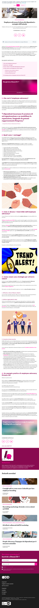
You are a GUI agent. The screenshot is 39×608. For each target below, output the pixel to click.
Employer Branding (19, 19)
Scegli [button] (15, 5)
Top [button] (18, 5)
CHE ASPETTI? (19, 92)
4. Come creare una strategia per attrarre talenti (12, 68)
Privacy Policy (4, 599)
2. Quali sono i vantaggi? (8, 65)
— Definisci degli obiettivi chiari (10, 71)
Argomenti (4, 582)
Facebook (4, 588)
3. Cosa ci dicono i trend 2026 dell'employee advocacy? (14, 66)
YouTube (4, 594)
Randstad (8, 225)
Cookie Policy (9, 599)
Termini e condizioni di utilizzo (16, 599)
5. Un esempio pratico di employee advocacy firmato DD (14, 75)
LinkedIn (3, 129)
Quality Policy (24, 599)
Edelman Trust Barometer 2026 (8, 220)
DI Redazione (17, 30)
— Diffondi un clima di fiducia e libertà (11, 70)
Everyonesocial (7, 168)
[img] (33, 42)
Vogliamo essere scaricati (7, 583)
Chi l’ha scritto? (5, 585)
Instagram (4, 592)
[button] (3, 42)
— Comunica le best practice (9, 73)
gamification (5, 355)
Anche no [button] (23, 5)
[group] (19, 41)
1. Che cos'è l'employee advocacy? (10, 63)
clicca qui (24, 2)
